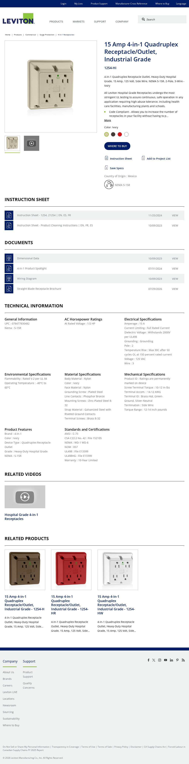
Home (7, 34)
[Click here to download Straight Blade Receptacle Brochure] (9, 288)
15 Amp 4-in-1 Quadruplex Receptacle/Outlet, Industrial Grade (24, 602)
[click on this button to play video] (31, 143)
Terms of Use (88, 746)
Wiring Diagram (27, 278)
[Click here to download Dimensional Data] (9, 258)
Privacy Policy (121, 746)
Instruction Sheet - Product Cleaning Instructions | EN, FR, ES (55, 225)
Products (18, 34)
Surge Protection (47, 34)
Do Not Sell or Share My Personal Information (26, 746)
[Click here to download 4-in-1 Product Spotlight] (9, 268)
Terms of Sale (105, 746)
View (175, 215)
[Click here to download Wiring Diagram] (9, 278)
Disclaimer (136, 746)
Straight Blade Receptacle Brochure (39, 288)
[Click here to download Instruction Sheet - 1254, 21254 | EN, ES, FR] (9, 215)
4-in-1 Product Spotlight (32, 268)
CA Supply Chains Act (155, 746)
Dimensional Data (28, 258)
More (107, 120)
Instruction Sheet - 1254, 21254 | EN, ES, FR (44, 215)
